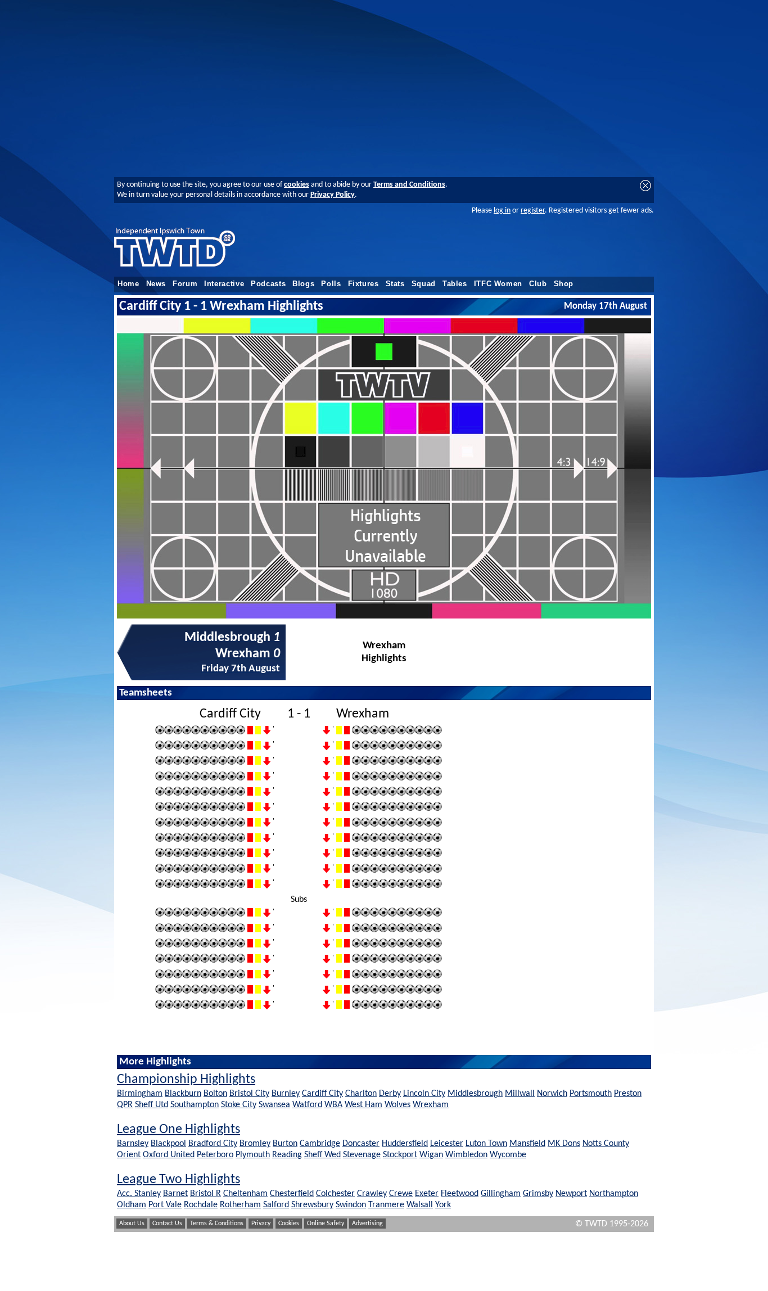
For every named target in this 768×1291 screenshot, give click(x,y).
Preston (627, 1093)
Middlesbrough (475, 1093)
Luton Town (486, 1143)
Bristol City (249, 1093)
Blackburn (183, 1093)
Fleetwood (459, 1193)
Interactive (224, 284)
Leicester (446, 1143)
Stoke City (238, 1104)
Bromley (255, 1143)
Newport (571, 1193)
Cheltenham (245, 1193)
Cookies (288, 1223)
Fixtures (363, 284)
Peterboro (215, 1154)
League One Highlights (178, 1129)
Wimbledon (466, 1154)
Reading (287, 1154)
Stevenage (362, 1154)
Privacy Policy (332, 195)
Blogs (303, 284)
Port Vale (165, 1204)
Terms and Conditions (409, 184)
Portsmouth (591, 1093)
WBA (333, 1104)
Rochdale (201, 1204)
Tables (454, 284)
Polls (331, 284)
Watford (307, 1104)
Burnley (286, 1093)
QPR (125, 1104)
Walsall (419, 1204)
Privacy (260, 1223)
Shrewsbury (312, 1204)
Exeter (427, 1193)
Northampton (613, 1193)
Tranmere (386, 1204)
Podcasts (268, 284)
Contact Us (167, 1223)
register (533, 210)
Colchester (335, 1193)
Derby (390, 1093)
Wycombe (508, 1154)
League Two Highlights (178, 1179)
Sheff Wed (322, 1154)
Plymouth (253, 1154)
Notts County (605, 1143)
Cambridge (320, 1143)
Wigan (431, 1154)
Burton (285, 1143)
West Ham (363, 1104)
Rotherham (240, 1204)
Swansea (274, 1104)
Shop (564, 284)
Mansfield (527, 1143)
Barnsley (132, 1143)
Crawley (372, 1193)
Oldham (131, 1204)
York (443, 1204)
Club (538, 284)
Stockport (400, 1154)
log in (502, 210)
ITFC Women (498, 284)
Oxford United (169, 1154)
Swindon (351, 1204)
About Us (131, 1223)
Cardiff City (322, 1093)
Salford (276, 1204)
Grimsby (538, 1193)
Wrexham (431, 1104)
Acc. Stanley (139, 1193)
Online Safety (325, 1223)
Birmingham (139, 1093)
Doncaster (361, 1143)
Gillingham (501, 1193)
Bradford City (212, 1143)
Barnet (175, 1193)
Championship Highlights (186, 1079)
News (156, 284)
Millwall (520, 1093)
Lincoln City (424, 1093)
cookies (296, 184)
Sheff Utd (151, 1104)
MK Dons (564, 1143)
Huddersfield (405, 1143)
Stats (395, 284)
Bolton (215, 1093)
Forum (185, 284)
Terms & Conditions (216, 1223)
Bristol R (205, 1193)
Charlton (361, 1093)
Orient (129, 1154)
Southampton (194, 1104)
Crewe (401, 1193)
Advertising (367, 1223)
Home (128, 284)
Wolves (397, 1104)
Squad (424, 284)
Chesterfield (292, 1193)
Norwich (552, 1093)
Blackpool (168, 1143)
